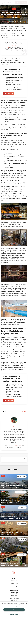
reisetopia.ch (7, 3)
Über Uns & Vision (14, 592)
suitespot (7, 47)
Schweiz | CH (14, 580)
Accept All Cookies (14, 610)
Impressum (14, 600)
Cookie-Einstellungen (14, 598)
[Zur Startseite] (14, 573)
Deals (14, 9)
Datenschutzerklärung (14, 597)
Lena (14, 21)
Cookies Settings (14, 614)
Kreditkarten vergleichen (21, 2)
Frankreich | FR (14, 583)
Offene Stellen (14, 595)
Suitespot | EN (14, 587)
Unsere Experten (14, 594)
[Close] (26, 603)
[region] (14, 610)
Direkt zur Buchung (8, 93)
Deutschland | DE (14, 582)
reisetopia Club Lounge (16, 445)
